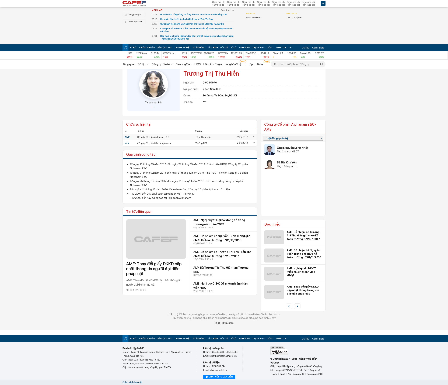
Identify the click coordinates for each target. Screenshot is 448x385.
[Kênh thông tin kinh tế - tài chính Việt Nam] (134, 4)
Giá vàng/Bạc (183, 64)
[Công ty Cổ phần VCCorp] (279, 354)
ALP (127, 143)
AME (127, 137)
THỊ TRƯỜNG (259, 47)
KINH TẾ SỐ (244, 47)
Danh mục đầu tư (135, 22)
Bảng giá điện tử (135, 14)
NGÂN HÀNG (199, 47)
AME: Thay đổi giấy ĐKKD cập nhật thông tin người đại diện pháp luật (154, 268)
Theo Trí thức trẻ (224, 322)
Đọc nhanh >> (227, 10)
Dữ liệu (305, 47)
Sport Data (256, 64)
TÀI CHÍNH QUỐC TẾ (218, 47)
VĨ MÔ (233, 47)
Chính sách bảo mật (132, 382)
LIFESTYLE (281, 47)
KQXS (197, 64)
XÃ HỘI (133, 47)
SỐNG (270, 47)
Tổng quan (128, 64)
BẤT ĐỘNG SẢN (165, 47)
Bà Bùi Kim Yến (287, 162)
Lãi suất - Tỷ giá (212, 64)
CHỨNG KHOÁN (147, 47)
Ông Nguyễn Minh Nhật (292, 147)
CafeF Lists (318, 47)
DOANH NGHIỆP (182, 47)
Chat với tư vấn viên (221, 377)
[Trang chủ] (125, 47)
